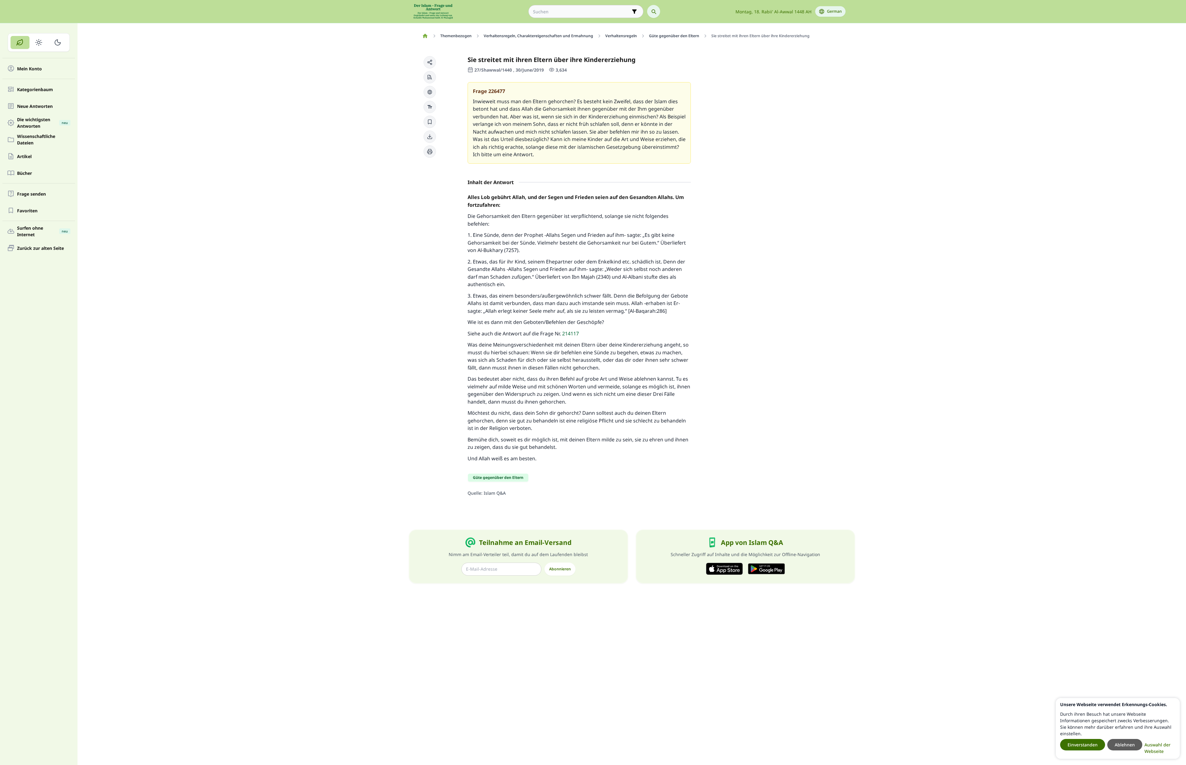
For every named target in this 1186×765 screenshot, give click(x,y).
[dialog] (1118, 728)
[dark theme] (57, 42)
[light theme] (38, 42)
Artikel (24, 156)
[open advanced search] (634, 11)
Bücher (24, 173)
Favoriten (27, 211)
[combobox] (581, 11)
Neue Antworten (35, 106)
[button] (430, 62)
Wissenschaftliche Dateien (36, 139)
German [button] (834, 11)
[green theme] (20, 42)
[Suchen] (653, 11)
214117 (570, 333)
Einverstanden (1083, 745)
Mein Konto (29, 69)
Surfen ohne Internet (42, 231)
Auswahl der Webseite (1157, 748)
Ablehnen (1125, 745)
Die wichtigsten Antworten (42, 123)
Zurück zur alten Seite (40, 248)
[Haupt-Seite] (425, 36)
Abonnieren (560, 569)
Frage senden (31, 194)
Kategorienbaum (35, 89)
